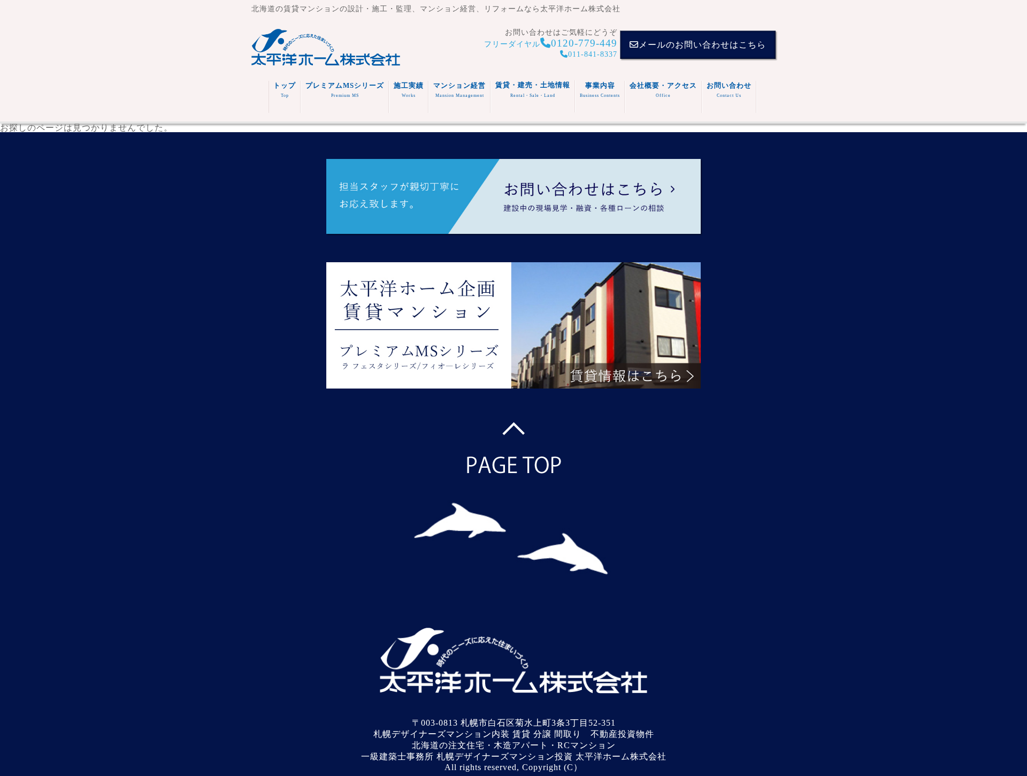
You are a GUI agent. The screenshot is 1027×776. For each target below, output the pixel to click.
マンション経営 (459, 89)
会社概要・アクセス (663, 89)
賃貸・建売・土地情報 (532, 89)
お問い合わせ (729, 89)
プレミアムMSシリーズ (344, 89)
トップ (284, 89)
